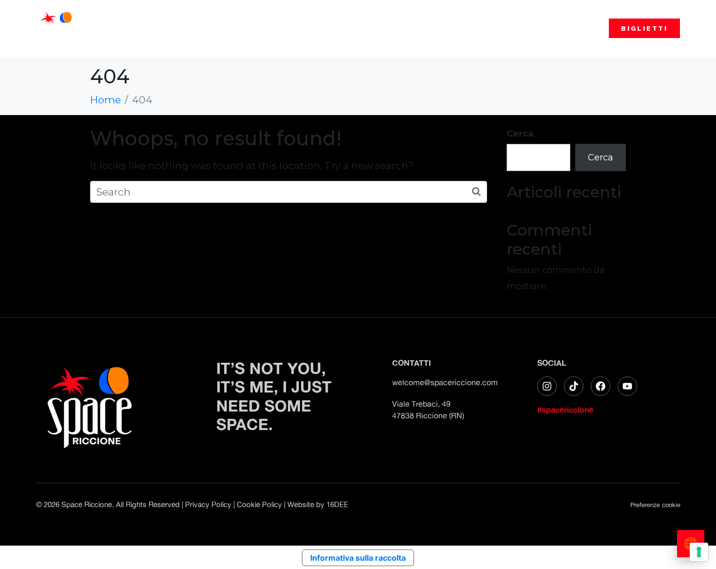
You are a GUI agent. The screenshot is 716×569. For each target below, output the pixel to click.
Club (367, 28)
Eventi (326, 28)
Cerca (520, 133)
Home (285, 28)
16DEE (337, 504)
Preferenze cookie (655, 505)
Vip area (490, 28)
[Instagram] (547, 386)
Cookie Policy (259, 504)
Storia (407, 28)
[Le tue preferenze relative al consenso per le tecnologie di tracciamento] (699, 552)
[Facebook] (600, 386)
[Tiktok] (574, 386)
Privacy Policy (208, 504)
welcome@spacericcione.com (445, 382)
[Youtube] (627, 386)
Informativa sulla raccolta (358, 558)
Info (447, 28)
